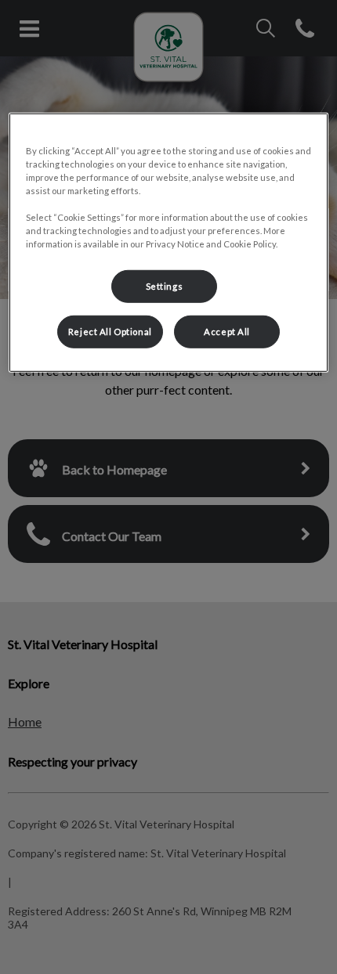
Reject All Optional (110, 331)
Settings (164, 286)
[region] (169, 242)
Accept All (227, 331)
